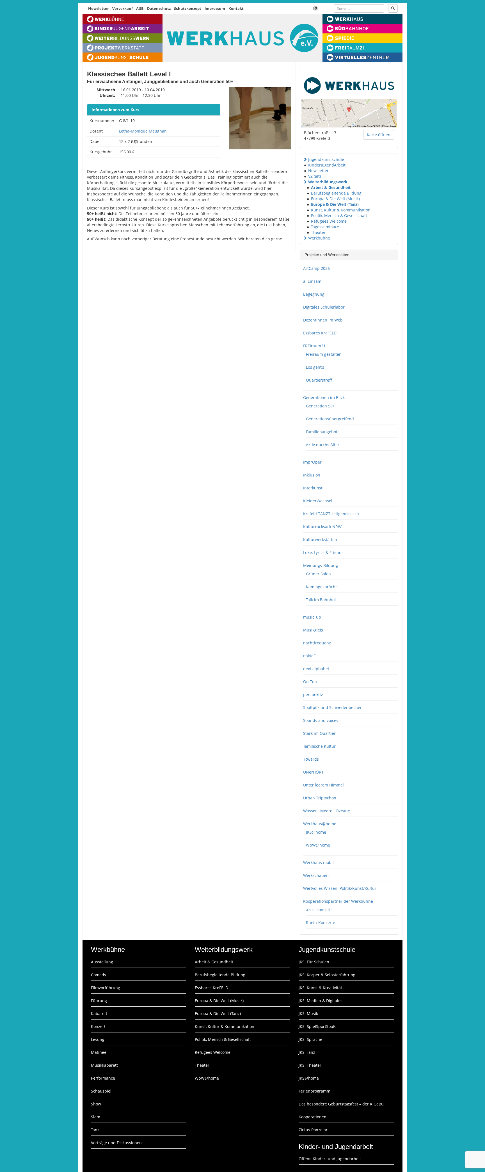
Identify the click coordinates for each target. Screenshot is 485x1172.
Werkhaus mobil (318, 862)
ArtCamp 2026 (316, 268)
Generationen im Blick (324, 397)
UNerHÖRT (313, 772)
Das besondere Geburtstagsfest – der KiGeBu (341, 1104)
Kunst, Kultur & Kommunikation (340, 210)
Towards (311, 759)
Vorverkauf (122, 8)
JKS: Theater (310, 1065)
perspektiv (313, 694)
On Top (310, 681)
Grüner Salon (318, 573)
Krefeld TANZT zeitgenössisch (331, 513)
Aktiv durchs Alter (322, 444)
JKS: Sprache (310, 1039)
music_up (312, 617)
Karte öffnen (378, 134)
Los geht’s (315, 367)
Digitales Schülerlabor (324, 307)
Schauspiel (101, 1091)
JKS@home (316, 832)
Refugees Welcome (329, 221)
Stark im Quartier (319, 733)
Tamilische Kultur (319, 746)
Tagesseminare (325, 226)
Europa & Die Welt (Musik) (335, 198)
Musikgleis (313, 630)
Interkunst (312, 488)
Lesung (97, 1039)
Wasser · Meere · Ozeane (326, 810)
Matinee (98, 1052)
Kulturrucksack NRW (322, 526)
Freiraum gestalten (324, 354)
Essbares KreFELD (320, 333)
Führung (99, 1000)
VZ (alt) (314, 176)
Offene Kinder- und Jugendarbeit (330, 1158)
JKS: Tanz (307, 1052)
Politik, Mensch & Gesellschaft (339, 215)
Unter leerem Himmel (323, 785)
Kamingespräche (322, 586)
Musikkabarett (104, 1065)
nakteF (309, 655)
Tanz (95, 1129)
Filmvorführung (105, 987)
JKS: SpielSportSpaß (317, 1026)
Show (96, 1104)
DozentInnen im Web (323, 320)
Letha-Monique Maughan (143, 131)
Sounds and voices (320, 720)
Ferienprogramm (314, 1091)
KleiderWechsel (317, 500)
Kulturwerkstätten (320, 539)
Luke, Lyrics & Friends (323, 552)
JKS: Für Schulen (314, 961)
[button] (305, 159)
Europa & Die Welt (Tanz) (335, 204)
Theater (318, 232)
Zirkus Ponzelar (313, 1129)
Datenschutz (159, 8)
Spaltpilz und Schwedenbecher (332, 707)
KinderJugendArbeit (327, 165)
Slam (95, 1116)
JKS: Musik (308, 1013)
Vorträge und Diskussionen (116, 1142)
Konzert (98, 1026)
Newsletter (98, 8)
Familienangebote (323, 431)
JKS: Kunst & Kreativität (320, 987)
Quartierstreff (319, 380)
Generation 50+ (320, 406)
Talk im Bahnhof (321, 599)
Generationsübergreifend (330, 418)
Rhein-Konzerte (320, 922)
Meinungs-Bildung (320, 565)
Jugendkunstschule (326, 159)
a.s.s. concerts (319, 909)
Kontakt (236, 8)
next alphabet (316, 668)
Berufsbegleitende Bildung (336, 193)
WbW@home (318, 845)
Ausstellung (102, 961)
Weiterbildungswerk (327, 181)
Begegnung (313, 294)
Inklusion (311, 475)
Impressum (215, 8)
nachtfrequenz (317, 643)
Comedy (98, 974)
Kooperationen (312, 1116)
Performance (103, 1078)
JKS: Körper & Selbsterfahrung (327, 974)
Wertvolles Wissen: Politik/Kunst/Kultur (339, 888)
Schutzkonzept (187, 8)
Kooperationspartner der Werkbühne (338, 901)
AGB (140, 8)
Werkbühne (319, 238)
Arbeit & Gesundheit (331, 187)
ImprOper (312, 462)
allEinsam (312, 281)
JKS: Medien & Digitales (320, 1000)
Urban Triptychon (319, 798)
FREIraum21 (314, 345)
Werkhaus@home (319, 823)
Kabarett (99, 1013)
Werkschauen (316, 875)
